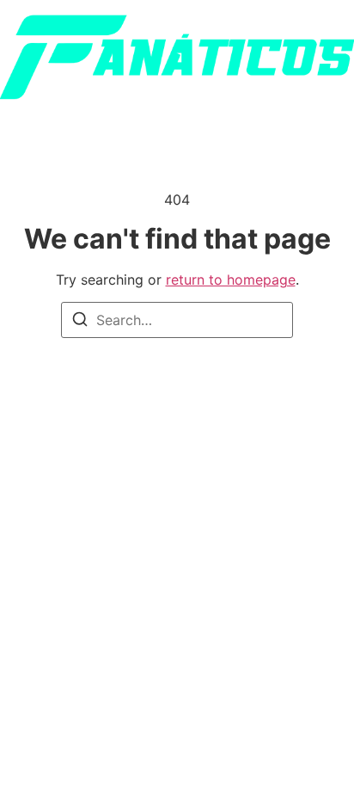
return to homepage (231, 279)
